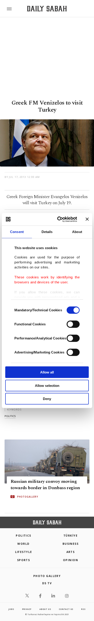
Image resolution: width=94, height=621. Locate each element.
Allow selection (47, 385)
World (23, 544)
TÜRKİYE (70, 536)
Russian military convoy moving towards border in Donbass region (45, 484)
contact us (66, 609)
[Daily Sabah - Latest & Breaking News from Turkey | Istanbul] (47, 9)
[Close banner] (87, 219)
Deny (47, 399)
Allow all (47, 372)
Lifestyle (23, 552)
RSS (83, 609)
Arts (70, 552)
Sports (23, 560)
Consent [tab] (17, 232)
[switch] (73, 324)
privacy (27, 609)
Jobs (11, 609)
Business (71, 544)
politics (10, 416)
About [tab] (77, 232)
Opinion (70, 560)
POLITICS (23, 536)
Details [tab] (47, 232)
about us (45, 609)
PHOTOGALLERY (27, 496)
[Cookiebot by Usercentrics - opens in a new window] (58, 219)
